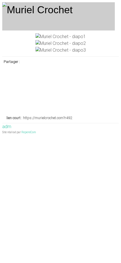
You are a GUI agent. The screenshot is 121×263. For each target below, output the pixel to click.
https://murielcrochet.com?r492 (47, 118)
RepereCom (28, 132)
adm (6, 126)
